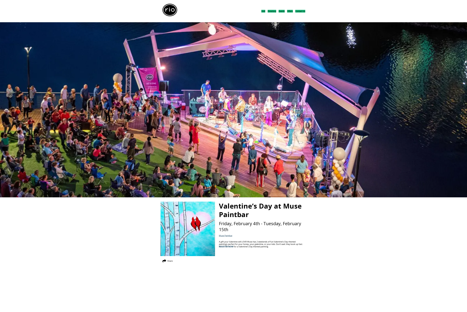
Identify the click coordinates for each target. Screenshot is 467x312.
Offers (290, 11)
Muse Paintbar (225, 235)
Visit (263, 11)
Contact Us (300, 11)
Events (282, 11)
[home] (170, 11)
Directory (272, 11)
